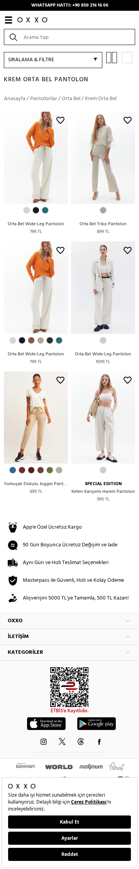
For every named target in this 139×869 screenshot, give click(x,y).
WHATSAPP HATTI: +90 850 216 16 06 (69, 5)
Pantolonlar (43, 98)
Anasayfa (14, 98)
